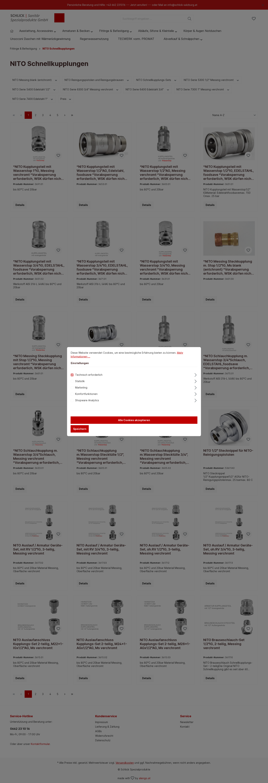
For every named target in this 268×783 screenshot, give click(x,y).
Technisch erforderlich (88, 374)
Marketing (81, 387)
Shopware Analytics (87, 400)
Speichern (79, 428)
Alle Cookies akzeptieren (134, 419)
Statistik (80, 380)
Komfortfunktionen (86, 393)
